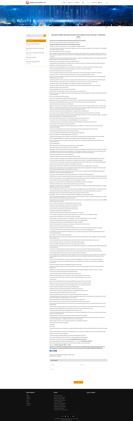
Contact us (94, 2)
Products (77, 2)
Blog (88, 2)
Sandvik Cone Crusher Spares (60, 406)
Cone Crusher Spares (58, 401)
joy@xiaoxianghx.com (68, 419)
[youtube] (73, 416)
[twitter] (63, 416)
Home (64, 2)
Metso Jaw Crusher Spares (59, 398)
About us (70, 2)
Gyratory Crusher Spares (59, 408)
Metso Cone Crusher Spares (59, 405)
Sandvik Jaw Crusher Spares (59, 400)
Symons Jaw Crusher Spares (59, 397)
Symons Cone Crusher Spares (60, 403)
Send (78, 382)
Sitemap (28, 405)
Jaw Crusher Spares (58, 395)
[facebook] (60, 416)
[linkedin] (68, 416)
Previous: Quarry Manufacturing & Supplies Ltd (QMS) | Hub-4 (62, 354)
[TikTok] (71, 416)
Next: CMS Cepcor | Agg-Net (55, 356)
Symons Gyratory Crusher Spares (60, 409)
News (83, 2)
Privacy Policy (75, 418)
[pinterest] (65, 416)
